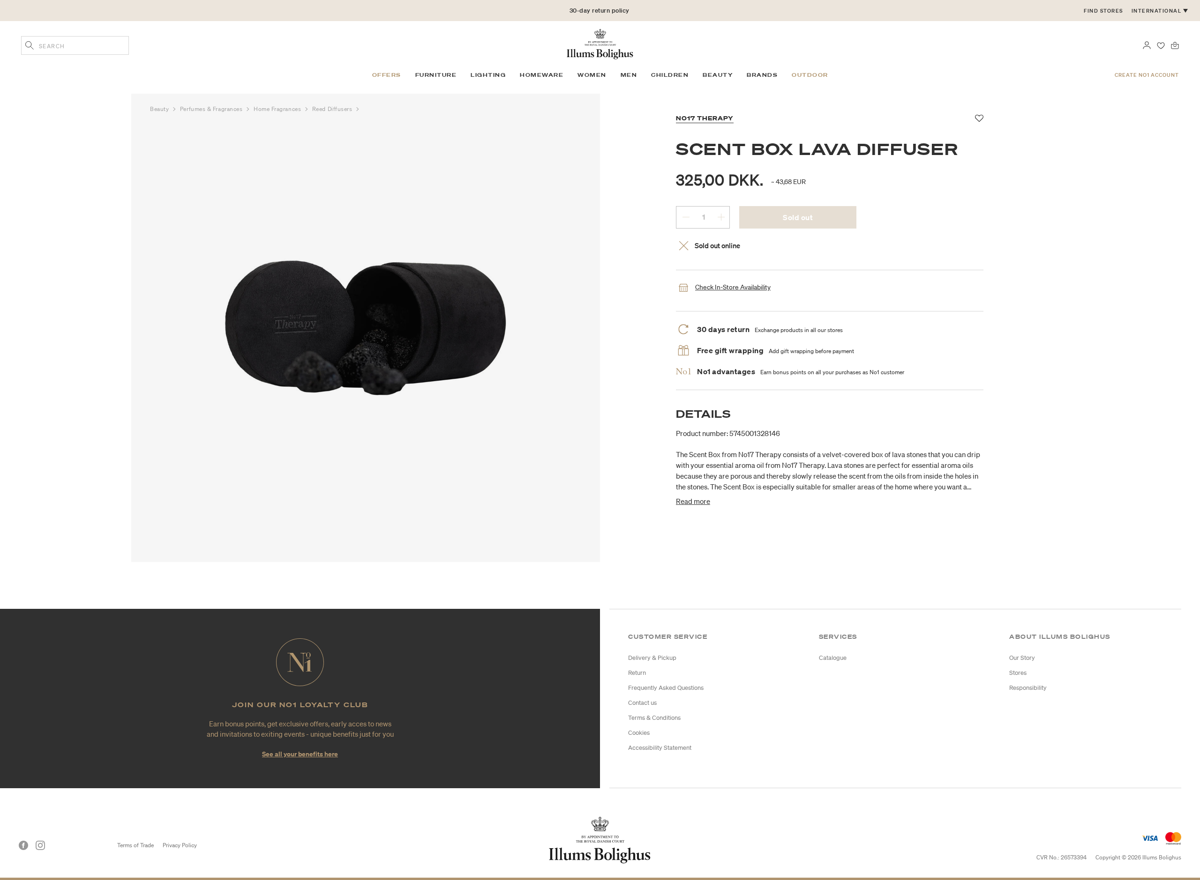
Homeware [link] (541, 75)
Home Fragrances (278, 109)
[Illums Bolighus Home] (600, 43)
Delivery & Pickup (652, 658)
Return (637, 673)
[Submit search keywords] (29, 46)
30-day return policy (600, 11)
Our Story (1022, 658)
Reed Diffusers (333, 109)
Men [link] (629, 75)
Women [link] (592, 75)
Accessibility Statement (659, 748)
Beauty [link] (718, 75)
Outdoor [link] (810, 75)
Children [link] (670, 75)
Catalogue (833, 658)
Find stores (1103, 11)
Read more (693, 501)
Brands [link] (762, 75)
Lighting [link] (488, 75)
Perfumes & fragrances (212, 109)
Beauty (160, 109)
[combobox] (75, 45)
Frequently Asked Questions (666, 688)
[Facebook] (23, 845)
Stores (1018, 673)
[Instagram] (40, 845)
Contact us (642, 703)
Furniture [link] (436, 75)
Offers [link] (386, 75)
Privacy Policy (180, 845)
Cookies (639, 733)
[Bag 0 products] (1175, 44)
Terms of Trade (135, 845)
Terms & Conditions (654, 718)
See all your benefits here (300, 753)
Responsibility (1028, 688)
